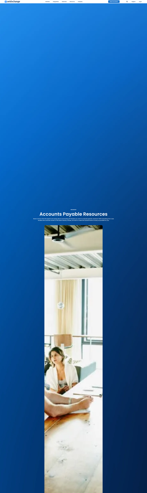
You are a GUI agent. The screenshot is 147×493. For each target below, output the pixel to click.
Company (80, 1)
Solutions (47, 1)
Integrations (56, 1)
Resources (72, 1)
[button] (127, 2)
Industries (64, 1)
